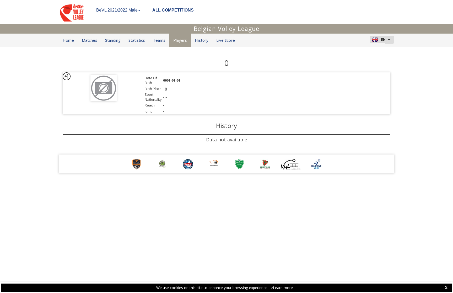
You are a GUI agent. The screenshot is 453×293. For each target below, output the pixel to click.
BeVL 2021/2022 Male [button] (117, 10)
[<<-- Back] (67, 76)
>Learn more (282, 287)
